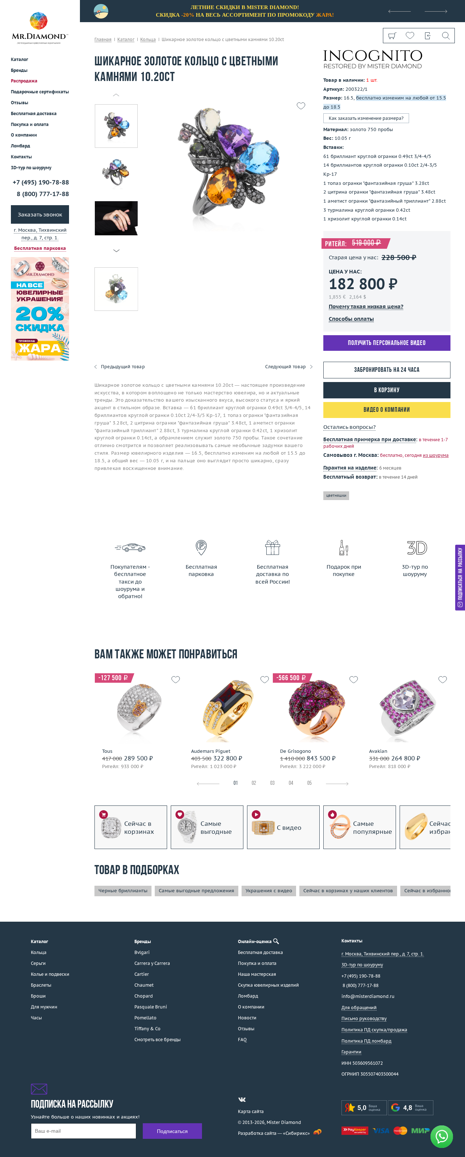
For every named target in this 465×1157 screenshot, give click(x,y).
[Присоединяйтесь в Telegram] (255, 1099)
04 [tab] (291, 783)
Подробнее (137, 737)
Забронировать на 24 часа (387, 370)
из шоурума (436, 455)
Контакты (21, 156)
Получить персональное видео (387, 343)
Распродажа (24, 81)
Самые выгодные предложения (196, 891)
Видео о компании (387, 410)
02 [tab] (254, 783)
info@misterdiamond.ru (368, 996)
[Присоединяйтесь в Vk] (241, 1099)
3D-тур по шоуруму (31, 167)
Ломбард (20, 146)
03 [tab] (272, 783)
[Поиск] (445, 35)
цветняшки (336, 495)
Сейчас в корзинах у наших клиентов (348, 891)
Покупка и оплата (30, 124)
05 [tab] (309, 783)
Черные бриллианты (122, 891)
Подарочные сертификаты (40, 91)
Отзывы (19, 102)
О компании (24, 135)
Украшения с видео (269, 891)
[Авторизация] (428, 35)
